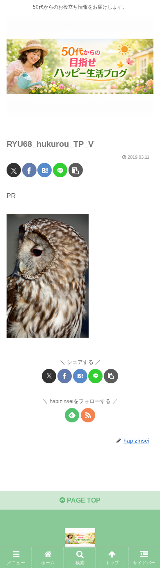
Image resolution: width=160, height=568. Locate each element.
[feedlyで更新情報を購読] (72, 415)
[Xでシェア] (14, 170)
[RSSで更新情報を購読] (88, 415)
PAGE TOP (83, 500)
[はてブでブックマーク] (44, 170)
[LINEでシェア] (60, 170)
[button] (76, 170)
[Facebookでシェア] (29, 170)
